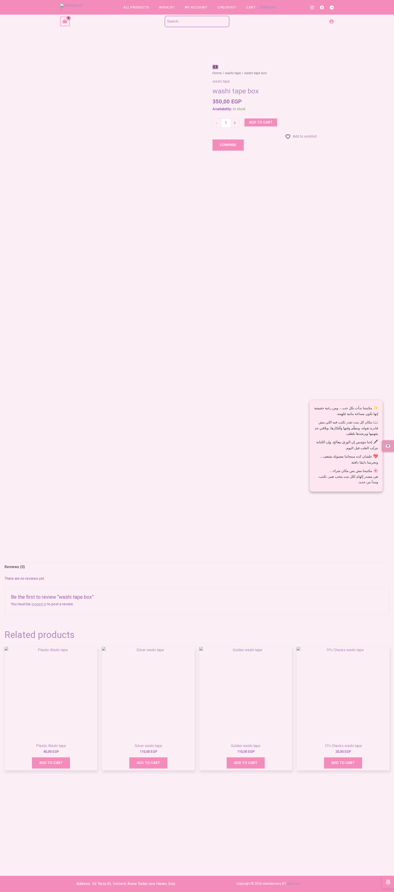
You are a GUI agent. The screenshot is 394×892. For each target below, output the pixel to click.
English (268, 7)
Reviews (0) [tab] (15, 567)
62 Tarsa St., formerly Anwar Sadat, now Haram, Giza (134, 884)
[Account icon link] (331, 21)
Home (217, 73)
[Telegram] (332, 7)
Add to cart (260, 122)
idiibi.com (293, 883)
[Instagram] (312, 7)
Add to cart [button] (51, 763)
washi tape (233, 73)
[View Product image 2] (24, 607)
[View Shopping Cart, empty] (65, 21)
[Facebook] (322, 7)
